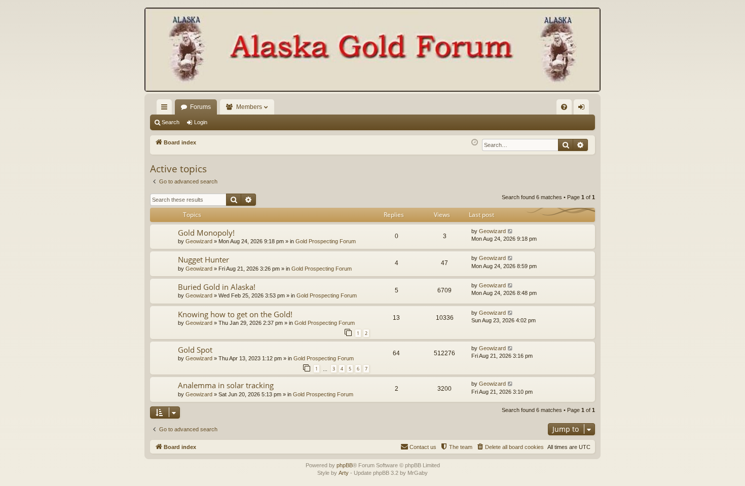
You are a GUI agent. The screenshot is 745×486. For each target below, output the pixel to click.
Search (170, 122)
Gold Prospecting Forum (325, 241)
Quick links (166, 109)
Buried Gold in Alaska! (216, 287)
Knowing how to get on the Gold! (235, 314)
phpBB (345, 465)
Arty (344, 473)
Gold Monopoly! (206, 233)
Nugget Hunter (203, 259)
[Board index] (372, 51)
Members (249, 106)
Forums (200, 106)
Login (200, 122)
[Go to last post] (510, 231)
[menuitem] (564, 107)
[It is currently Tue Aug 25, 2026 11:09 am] (474, 142)
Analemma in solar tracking (226, 385)
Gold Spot (195, 350)
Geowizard (198, 241)
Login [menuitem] (583, 109)
